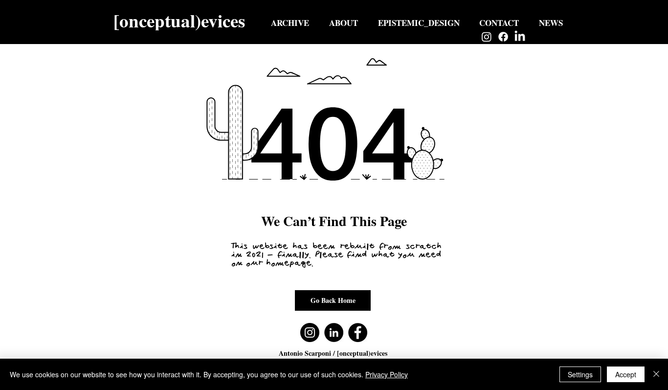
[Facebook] (503, 36)
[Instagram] (486, 36)
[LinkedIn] (519, 36)
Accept (625, 374)
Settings (580, 374)
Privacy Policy (386, 374)
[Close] (656, 374)
